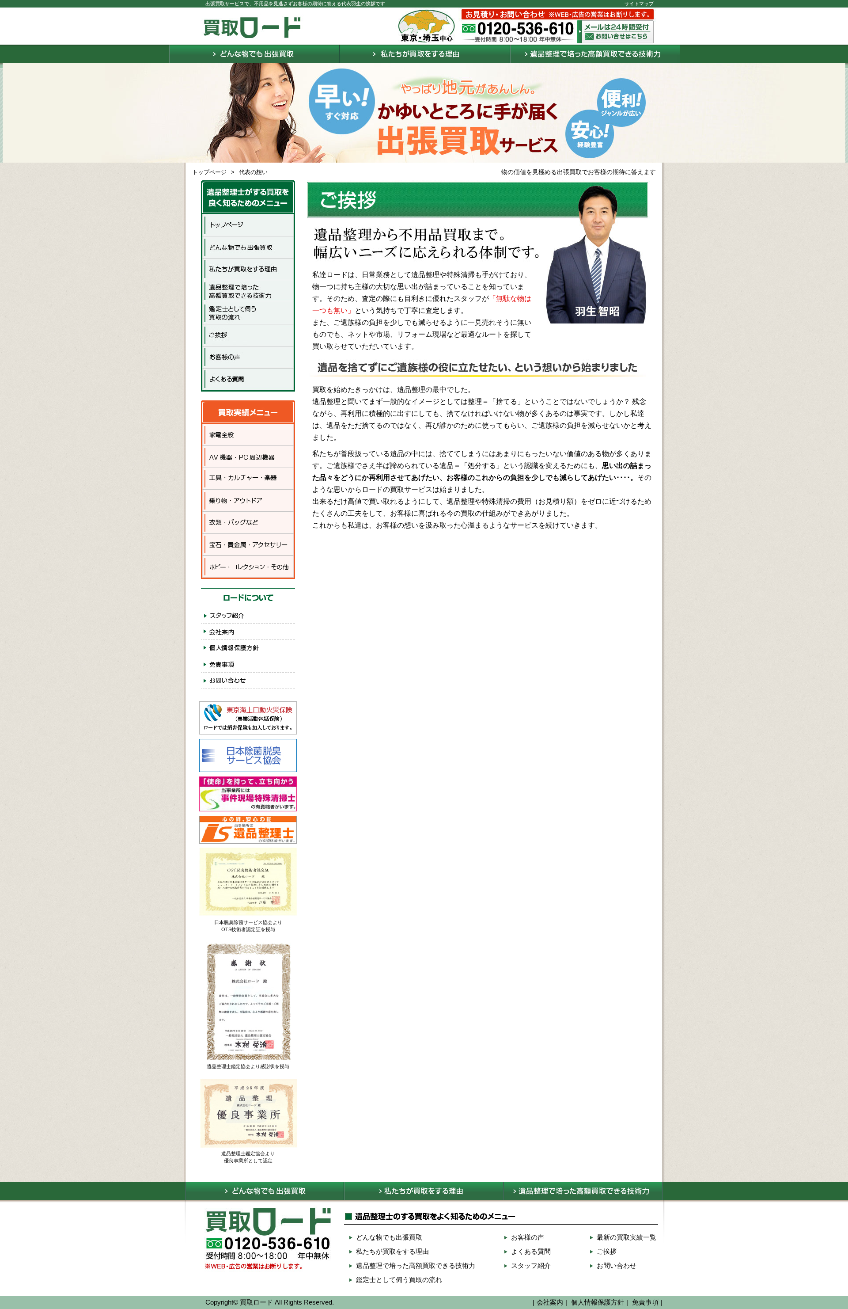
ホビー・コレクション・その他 (248, 567)
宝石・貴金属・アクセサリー (248, 545)
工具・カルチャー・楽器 (248, 479)
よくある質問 (248, 380)
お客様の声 (248, 357)
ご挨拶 (248, 335)
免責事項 (248, 664)
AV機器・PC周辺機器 (248, 457)
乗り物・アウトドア (248, 501)
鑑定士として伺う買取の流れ (248, 313)
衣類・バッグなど (248, 523)
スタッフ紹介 (248, 615)
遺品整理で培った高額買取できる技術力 (594, 54)
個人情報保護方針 (248, 648)
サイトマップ (639, 3)
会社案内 (248, 631)
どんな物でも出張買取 (253, 54)
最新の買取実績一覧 (626, 1237)
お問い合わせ (248, 681)
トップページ (209, 172)
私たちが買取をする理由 (423, 54)
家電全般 (248, 435)
